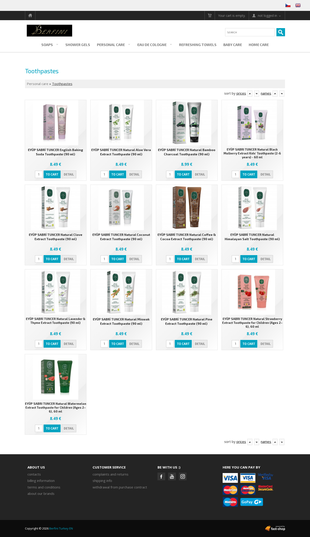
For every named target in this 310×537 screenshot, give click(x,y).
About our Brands (40, 493)
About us (36, 467)
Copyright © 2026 (49, 528)
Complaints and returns (110, 474)
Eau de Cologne (152, 44)
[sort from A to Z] (249, 93)
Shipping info (102, 480)
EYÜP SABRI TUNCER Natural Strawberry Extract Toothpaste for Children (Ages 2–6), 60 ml (252, 322)
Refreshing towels (198, 44)
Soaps (47, 44)
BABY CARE (232, 44)
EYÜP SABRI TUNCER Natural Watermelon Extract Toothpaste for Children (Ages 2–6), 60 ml (55, 407)
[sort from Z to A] (256, 93)
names (266, 93)
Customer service (109, 467)
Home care (259, 44)
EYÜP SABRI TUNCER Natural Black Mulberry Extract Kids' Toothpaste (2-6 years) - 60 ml (252, 153)
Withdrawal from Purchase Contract (120, 487)
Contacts (34, 474)
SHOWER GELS (77, 44)
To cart (52, 174)
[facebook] (161, 476)
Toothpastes (62, 83)
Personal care (111, 44)
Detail (69, 174)
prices (241, 93)
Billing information (41, 480)
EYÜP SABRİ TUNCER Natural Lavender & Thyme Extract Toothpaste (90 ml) (55, 321)
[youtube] (172, 476)
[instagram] (183, 476)
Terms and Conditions (43, 487)
